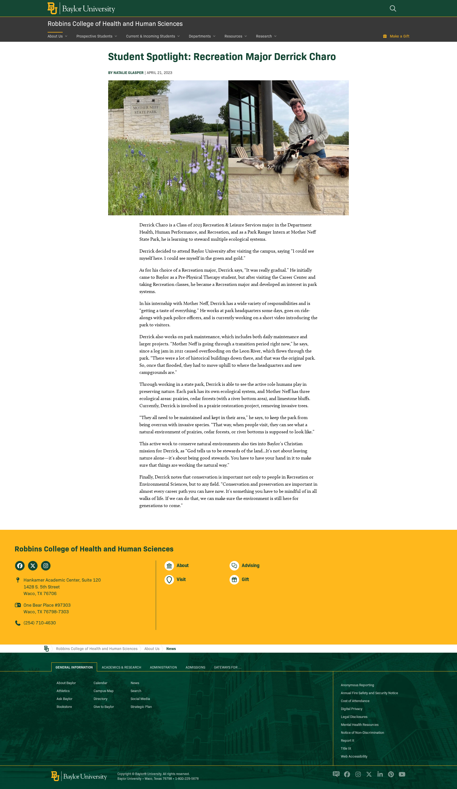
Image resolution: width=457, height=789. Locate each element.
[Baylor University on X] (368, 776)
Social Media (140, 698)
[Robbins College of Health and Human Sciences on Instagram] (45, 565)
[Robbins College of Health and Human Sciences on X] (33, 565)
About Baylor (66, 682)
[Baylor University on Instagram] (357, 776)
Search (136, 690)
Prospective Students (94, 36)
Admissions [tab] (195, 667)
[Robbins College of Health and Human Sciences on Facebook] (20, 565)
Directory (100, 698)
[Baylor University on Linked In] (379, 776)
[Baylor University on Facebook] (346, 776)
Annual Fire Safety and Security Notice (369, 692)
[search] (393, 8)
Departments (200, 36)
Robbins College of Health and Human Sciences (115, 23)
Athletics (63, 690)
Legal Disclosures (354, 716)
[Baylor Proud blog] (335, 776)
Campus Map (104, 690)
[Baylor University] (80, 8)
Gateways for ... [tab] (227, 667)
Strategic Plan (141, 706)
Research (264, 36)
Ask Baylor (64, 698)
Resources (233, 36)
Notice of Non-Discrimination (362, 732)
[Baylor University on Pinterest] (390, 776)
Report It (347, 740)
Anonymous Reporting (357, 684)
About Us (55, 36)
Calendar (100, 682)
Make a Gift (399, 36)
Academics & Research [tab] (121, 667)
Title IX (346, 748)
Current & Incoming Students (150, 36)
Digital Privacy (351, 708)
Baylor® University (148, 773)
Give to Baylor (104, 706)
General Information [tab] (74, 667)
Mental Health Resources (359, 724)
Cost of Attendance (355, 700)
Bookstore (64, 706)
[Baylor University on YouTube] (401, 776)
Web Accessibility (354, 756)
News (171, 648)
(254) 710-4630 (40, 622)
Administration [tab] (163, 667)
